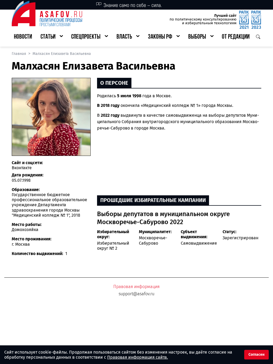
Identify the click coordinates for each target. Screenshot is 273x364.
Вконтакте (22, 167)
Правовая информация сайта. (137, 357)
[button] (51, 37)
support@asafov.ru (136, 293)
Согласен (256, 354)
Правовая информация (136, 286)
